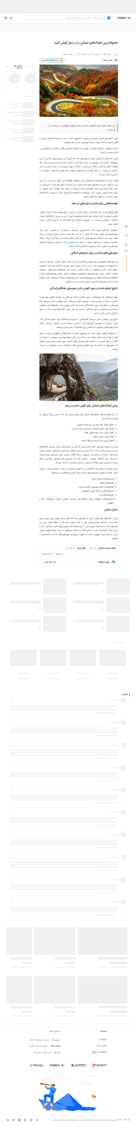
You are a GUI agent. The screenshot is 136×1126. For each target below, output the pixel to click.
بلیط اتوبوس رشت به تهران (67, 242)
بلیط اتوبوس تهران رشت (102, 192)
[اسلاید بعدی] (3, 82)
